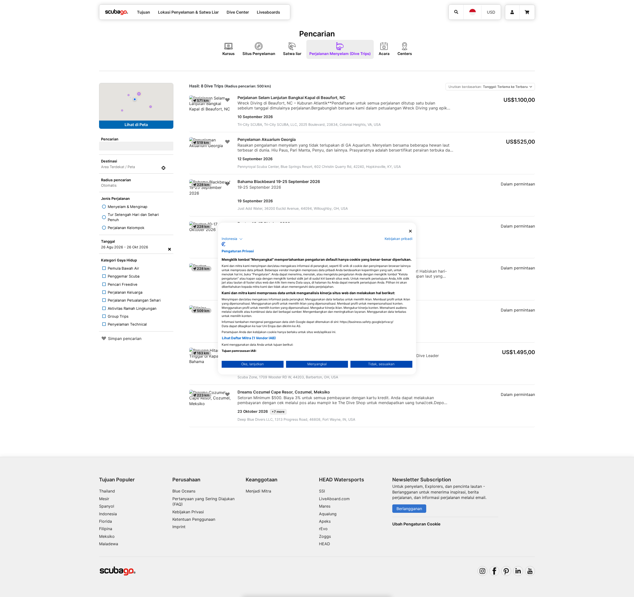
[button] (232, 239)
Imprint (178, 526)
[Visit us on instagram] (482, 571)
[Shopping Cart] (527, 12)
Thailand (107, 491)
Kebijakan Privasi (188, 511)
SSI (322, 491)
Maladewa (108, 543)
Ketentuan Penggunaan (193, 519)
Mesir (104, 498)
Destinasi (109, 161)
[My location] (163, 168)
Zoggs (325, 536)
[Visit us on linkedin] (518, 571)
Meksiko (107, 536)
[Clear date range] (169, 249)
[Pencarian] (456, 12)
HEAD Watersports (341, 480)
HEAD (324, 543)
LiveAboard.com (334, 498)
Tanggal (108, 241)
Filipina (105, 528)
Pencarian (109, 139)
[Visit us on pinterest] (506, 571)
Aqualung (328, 513)
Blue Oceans (183, 491)
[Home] (116, 12)
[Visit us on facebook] (494, 571)
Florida (105, 521)
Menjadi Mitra (258, 491)
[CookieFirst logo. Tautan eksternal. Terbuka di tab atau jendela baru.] (223, 244)
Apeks (325, 521)
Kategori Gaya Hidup (119, 260)
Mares (324, 506)
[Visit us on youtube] (530, 571)
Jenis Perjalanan (115, 198)
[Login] (512, 12)
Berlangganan (409, 508)
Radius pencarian (116, 180)
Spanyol (106, 506)
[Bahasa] (472, 12)
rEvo (323, 528)
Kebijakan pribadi (398, 239)
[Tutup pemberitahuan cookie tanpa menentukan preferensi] (410, 231)
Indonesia (108, 513)
